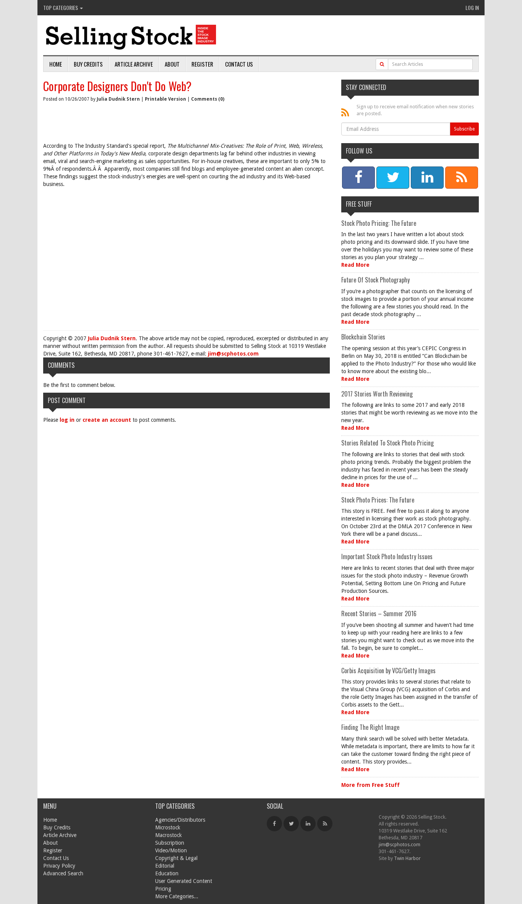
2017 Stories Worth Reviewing (377, 393)
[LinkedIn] (308, 823)
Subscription (169, 843)
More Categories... (176, 896)
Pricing (163, 889)
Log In (472, 7)
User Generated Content (183, 881)
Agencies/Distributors (180, 820)
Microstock (167, 827)
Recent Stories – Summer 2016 (379, 613)
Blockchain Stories (363, 336)
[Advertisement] (186, 260)
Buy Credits (88, 64)
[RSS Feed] (324, 823)
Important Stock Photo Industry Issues (387, 556)
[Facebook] (274, 823)
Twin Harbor (407, 858)
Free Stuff (359, 204)
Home (55, 64)
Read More (355, 265)
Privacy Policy (59, 866)
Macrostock (168, 835)
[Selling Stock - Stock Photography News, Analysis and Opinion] (131, 35)
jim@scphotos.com (233, 354)
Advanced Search (63, 873)
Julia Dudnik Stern (118, 99)
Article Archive (134, 64)
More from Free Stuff (370, 785)
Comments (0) (207, 99)
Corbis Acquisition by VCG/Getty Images (388, 670)
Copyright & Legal (176, 858)
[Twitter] (291, 823)
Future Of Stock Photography (375, 279)
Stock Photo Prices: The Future (377, 499)
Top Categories (61, 7)
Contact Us (239, 64)
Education (166, 873)
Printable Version (165, 99)
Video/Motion (171, 850)
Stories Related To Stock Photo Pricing (387, 442)
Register (202, 64)
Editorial (164, 866)
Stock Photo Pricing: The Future (378, 223)
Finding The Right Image (370, 727)
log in (67, 420)
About (172, 64)
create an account (107, 420)
